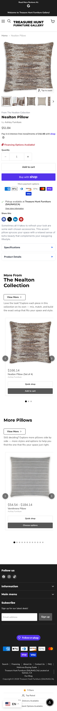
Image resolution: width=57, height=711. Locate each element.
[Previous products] (5, 358)
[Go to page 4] (22, 542)
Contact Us (40, 664)
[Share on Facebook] (4, 219)
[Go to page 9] (35, 542)
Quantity (6, 150)
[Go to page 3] (31, 401)
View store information (14, 208)
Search (5, 664)
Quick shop (30, 384)
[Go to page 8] (32, 542)
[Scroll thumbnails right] (52, 101)
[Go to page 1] (26, 401)
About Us (27, 664)
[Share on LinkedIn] (15, 219)
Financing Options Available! (19, 144)
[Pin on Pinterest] (21, 219)
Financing (16, 664)
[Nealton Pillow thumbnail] (6, 101)
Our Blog (28, 676)
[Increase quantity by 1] (28, 157)
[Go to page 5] (24, 542)
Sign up (45, 616)
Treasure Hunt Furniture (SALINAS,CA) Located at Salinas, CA (27, 671)
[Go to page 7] (30, 542)
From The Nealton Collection (16, 112)
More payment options (28, 184)
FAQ (50, 664)
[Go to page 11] (40, 542)
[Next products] (52, 358)
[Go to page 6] (27, 542)
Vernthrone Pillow (17, 508)
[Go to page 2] (28, 401)
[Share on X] (9, 219)
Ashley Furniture (13, 122)
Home (5, 35)
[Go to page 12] (42, 542)
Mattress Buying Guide (27, 667)
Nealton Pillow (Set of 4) (20, 374)
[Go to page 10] (37, 542)
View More (13, 297)
